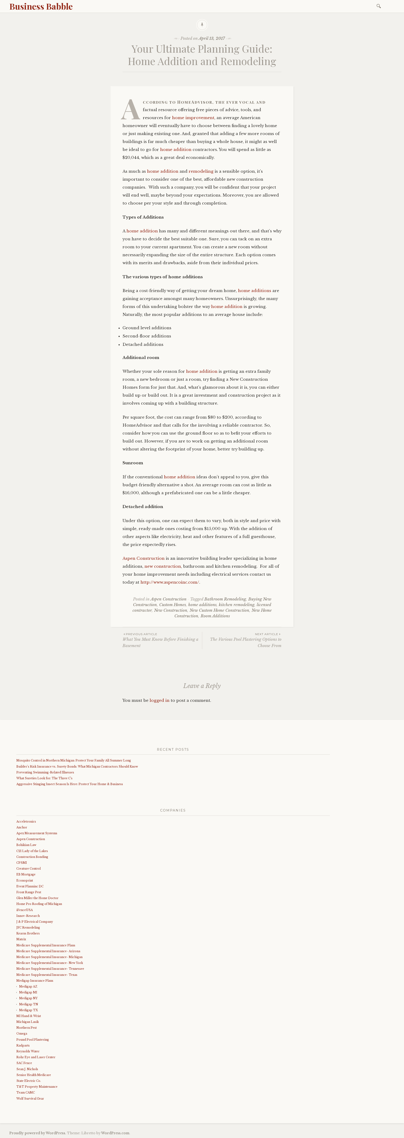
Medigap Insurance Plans (34, 980)
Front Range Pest (28, 892)
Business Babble (41, 6)
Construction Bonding (32, 857)
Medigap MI (28, 992)
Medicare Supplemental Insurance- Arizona (48, 951)
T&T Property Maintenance (37, 1086)
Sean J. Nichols (27, 1069)
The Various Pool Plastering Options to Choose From (245, 640)
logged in (160, 700)
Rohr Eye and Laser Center (35, 1057)
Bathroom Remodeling (225, 599)
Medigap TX (28, 1010)
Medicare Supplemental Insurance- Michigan (49, 957)
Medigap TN (28, 1004)
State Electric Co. (28, 1081)
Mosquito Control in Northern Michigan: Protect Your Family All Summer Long (73, 760)
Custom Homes (172, 604)
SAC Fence (24, 1063)
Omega (21, 1033)
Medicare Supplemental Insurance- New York (49, 963)
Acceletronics (26, 821)
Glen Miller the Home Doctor (37, 898)
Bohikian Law (26, 845)
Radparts (23, 1045)
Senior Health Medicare (33, 1075)
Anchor (21, 827)
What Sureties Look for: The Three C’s (44, 778)
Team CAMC (25, 1092)
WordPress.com (115, 1133)
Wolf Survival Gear (30, 1098)
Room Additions (215, 616)
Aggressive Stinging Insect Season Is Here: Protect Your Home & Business (69, 784)
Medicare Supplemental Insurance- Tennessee (50, 968)
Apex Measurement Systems (36, 833)
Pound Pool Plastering (32, 1039)
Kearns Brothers (28, 933)
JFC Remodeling (28, 927)
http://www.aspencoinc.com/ (170, 582)
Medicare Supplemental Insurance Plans (45, 945)
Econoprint (24, 880)
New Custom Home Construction (219, 610)
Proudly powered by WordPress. (37, 1133)
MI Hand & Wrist (28, 1016)
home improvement (193, 117)
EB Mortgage (26, 874)
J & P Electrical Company (34, 921)
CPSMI (21, 862)
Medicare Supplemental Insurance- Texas (46, 975)
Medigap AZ (28, 986)
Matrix (21, 939)
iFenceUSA (24, 910)
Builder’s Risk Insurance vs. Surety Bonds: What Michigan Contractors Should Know (77, 766)
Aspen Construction (144, 558)
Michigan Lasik (27, 1022)
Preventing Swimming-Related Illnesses (45, 772)
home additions (254, 290)
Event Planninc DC (29, 886)
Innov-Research (28, 916)
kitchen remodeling (236, 604)
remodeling (201, 171)
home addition (175, 149)
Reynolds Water (28, 1051)
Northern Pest (26, 1027)
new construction (162, 566)
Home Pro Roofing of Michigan (39, 904)
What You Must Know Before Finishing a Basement (160, 640)
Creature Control (28, 868)
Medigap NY (28, 998)
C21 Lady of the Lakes (32, 851)
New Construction (170, 610)
